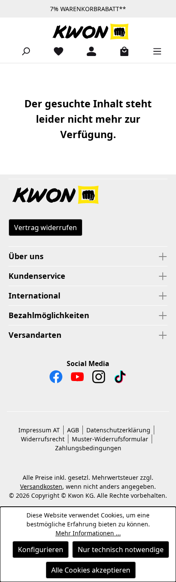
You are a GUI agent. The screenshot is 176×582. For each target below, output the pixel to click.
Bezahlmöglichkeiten (49, 315)
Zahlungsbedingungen (88, 448)
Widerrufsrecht (43, 439)
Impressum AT (39, 430)
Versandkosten (41, 486)
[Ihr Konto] (88, 50)
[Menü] (153, 50)
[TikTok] (120, 379)
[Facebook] (56, 379)
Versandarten (35, 335)
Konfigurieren (40, 549)
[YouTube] (77, 379)
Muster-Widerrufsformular (110, 439)
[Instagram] (98, 379)
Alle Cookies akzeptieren (90, 570)
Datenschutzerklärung (118, 430)
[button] (88, 195)
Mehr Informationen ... (88, 533)
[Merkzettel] (55, 50)
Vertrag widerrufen (45, 227)
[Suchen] (22, 50)
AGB (73, 430)
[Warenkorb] (121, 50)
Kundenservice (37, 276)
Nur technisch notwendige (121, 549)
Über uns (26, 256)
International (34, 295)
